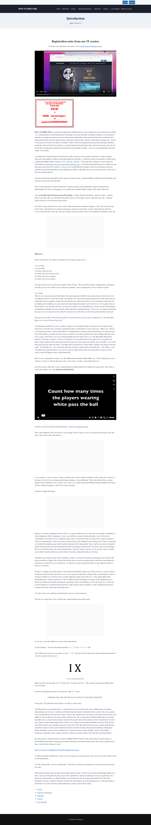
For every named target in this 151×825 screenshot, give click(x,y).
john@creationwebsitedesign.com (91, 46)
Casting (39, 789)
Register (132, 2)
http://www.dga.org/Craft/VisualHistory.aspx (65, 164)
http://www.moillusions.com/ (78, 426)
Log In (125, 2)
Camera (39, 799)
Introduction (65, 9)
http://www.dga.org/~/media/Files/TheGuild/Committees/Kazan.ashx (57, 750)
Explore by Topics (126, 9)
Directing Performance (44, 792)
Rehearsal (40, 795)
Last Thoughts (115, 9)
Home (58, 9)
